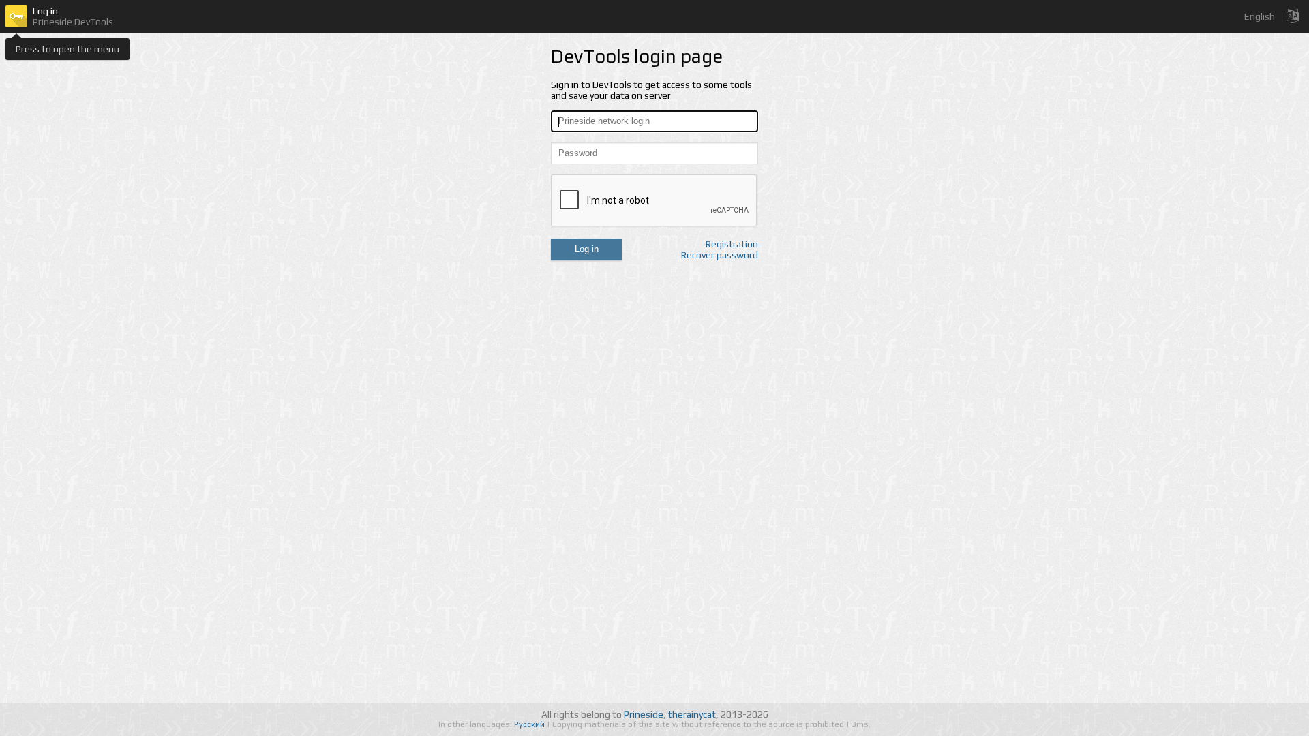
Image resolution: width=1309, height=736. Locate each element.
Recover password (719, 254)
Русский (530, 724)
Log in (587, 249)
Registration (732, 244)
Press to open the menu (67, 49)
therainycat (692, 714)
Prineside (643, 714)
